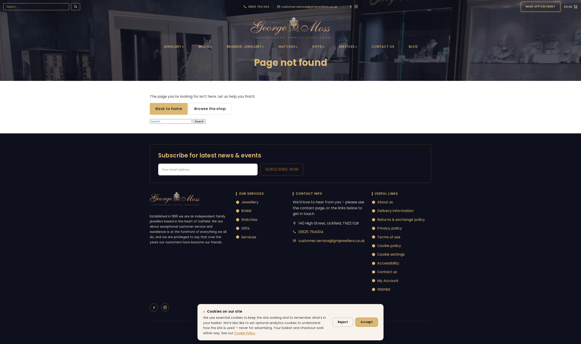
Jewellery (172, 47)
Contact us (387, 271)
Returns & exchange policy (401, 219)
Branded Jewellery (244, 47)
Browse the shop (210, 108)
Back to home (168, 108)
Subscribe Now (282, 169)
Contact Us (383, 47)
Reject (343, 322)
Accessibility (388, 263)
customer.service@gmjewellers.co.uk (331, 240)
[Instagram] (356, 6)
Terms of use (388, 237)
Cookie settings (391, 254)
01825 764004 (310, 231)
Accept (367, 322)
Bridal (204, 47)
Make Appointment (540, 6)
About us (385, 202)
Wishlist (384, 289)
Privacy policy (389, 228)
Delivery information (395, 210)
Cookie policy (389, 245)
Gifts (317, 47)
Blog (413, 47)
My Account (388, 280)
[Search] (75, 6)
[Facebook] (350, 6)
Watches (286, 47)
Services (347, 47)
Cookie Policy (244, 333)
